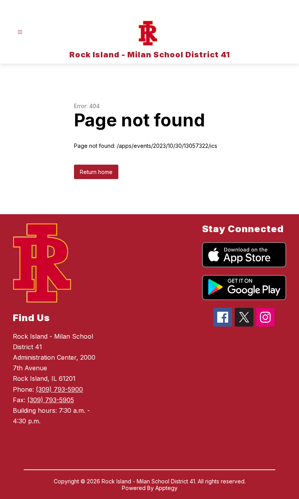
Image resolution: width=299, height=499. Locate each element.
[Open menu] (20, 32)
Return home (96, 172)
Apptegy (166, 488)
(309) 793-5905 (50, 400)
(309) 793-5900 (59, 389)
